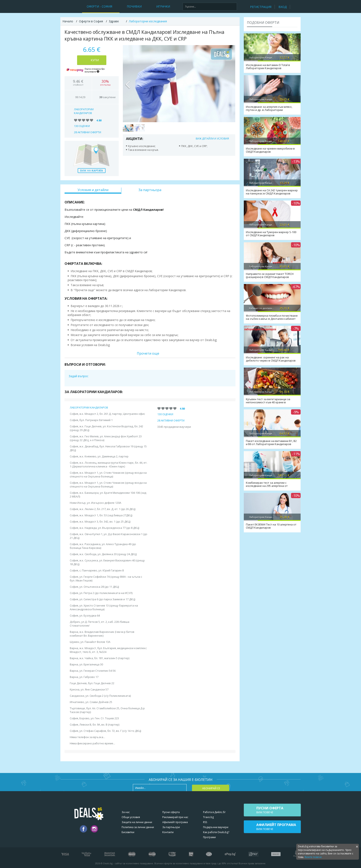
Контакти (168, 832)
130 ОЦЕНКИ (82, 126)
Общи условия (131, 817)
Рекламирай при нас (175, 817)
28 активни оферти (87, 132)
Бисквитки (128, 832)
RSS (205, 822)
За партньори (171, 827)
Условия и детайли (93, 190)
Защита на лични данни (137, 822)
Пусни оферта (171, 812)
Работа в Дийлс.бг (214, 812)
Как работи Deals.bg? (216, 832)
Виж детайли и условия (212, 138)
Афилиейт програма (175, 822)
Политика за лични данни (138, 827)
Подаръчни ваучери (215, 827)
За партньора (150, 190)
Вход (282, 7)
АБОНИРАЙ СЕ (211, 788)
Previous (128, 83)
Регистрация (260, 7)
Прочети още (148, 353)
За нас (126, 812)
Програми (209, 837)
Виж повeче (269, 810)
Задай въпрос (78, 376)
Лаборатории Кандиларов (84, 111)
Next (230, 83)
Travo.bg (208, 817)
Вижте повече (313, 857)
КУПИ (95, 60)
